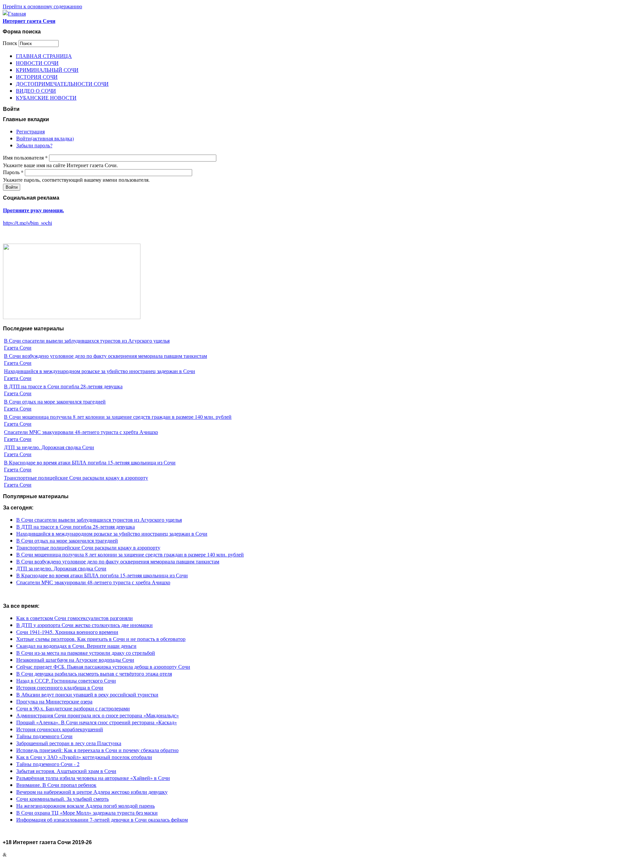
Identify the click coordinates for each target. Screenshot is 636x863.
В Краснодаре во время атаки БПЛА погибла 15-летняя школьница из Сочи (90, 462)
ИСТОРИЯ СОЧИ (37, 76)
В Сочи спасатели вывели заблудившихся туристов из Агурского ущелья (87, 340)
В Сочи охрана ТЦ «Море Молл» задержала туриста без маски (87, 812)
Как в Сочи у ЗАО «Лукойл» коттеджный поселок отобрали (84, 756)
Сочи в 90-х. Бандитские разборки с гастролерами (73, 708)
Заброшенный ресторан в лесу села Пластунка (68, 743)
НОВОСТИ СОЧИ (37, 62)
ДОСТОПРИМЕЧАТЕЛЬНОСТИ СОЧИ (62, 83)
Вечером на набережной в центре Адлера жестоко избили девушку (92, 791)
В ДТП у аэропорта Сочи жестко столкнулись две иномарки (84, 624)
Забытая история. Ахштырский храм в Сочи (66, 770)
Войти (45, 138)
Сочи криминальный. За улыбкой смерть (62, 798)
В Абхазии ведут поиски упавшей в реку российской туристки (87, 694)
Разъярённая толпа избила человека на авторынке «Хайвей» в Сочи (93, 777)
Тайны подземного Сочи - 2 (48, 763)
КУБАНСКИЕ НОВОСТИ (46, 97)
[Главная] (14, 13)
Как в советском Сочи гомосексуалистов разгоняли (74, 617)
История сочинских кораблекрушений (59, 729)
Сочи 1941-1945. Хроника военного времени (67, 631)
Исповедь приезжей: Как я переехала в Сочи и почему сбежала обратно (97, 749)
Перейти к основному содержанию (42, 6)
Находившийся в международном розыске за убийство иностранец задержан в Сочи (99, 370)
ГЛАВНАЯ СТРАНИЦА (44, 55)
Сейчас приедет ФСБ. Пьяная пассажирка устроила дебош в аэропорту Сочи (103, 666)
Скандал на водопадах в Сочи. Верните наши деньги (76, 645)
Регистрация (30, 131)
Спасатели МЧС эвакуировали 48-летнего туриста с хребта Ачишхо (81, 431)
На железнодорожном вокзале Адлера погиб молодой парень (85, 805)
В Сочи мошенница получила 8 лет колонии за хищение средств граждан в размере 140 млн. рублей (118, 416)
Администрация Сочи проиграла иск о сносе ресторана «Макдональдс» (97, 715)
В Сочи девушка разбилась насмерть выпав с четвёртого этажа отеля (94, 673)
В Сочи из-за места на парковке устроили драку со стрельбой (85, 652)
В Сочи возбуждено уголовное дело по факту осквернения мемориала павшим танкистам (105, 355)
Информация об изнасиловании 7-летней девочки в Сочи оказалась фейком (102, 819)
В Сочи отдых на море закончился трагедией (55, 401)
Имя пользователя (25, 157)
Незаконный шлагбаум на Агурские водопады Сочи (75, 659)
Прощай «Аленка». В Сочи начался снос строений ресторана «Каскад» (96, 722)
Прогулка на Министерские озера (54, 701)
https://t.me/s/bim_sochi (27, 222)
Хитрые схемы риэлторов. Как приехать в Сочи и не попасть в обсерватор (101, 638)
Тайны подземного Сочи (44, 736)
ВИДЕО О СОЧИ (36, 90)
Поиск (11, 42)
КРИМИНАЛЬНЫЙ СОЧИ (47, 69)
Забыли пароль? (34, 145)
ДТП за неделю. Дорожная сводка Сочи (49, 447)
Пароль (13, 171)
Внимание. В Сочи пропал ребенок (56, 784)
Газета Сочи (17, 347)
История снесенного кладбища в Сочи (59, 687)
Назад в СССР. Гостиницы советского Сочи (66, 680)
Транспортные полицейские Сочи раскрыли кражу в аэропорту (76, 477)
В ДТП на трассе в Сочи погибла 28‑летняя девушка (63, 386)
